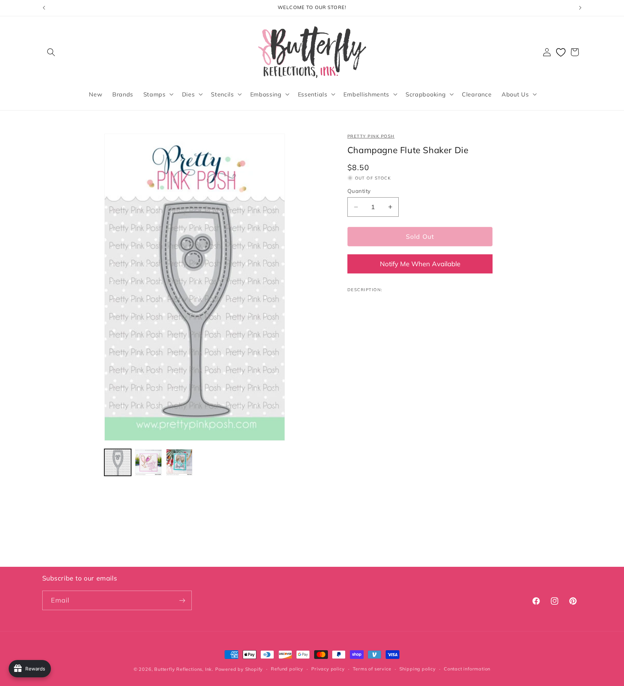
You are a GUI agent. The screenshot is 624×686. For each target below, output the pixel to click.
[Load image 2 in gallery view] (148, 462)
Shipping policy (417, 669)
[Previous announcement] (44, 8)
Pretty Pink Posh (371, 136)
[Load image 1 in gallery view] (117, 462)
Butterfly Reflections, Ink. (183, 669)
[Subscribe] (182, 601)
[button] (51, 52)
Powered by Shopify (239, 669)
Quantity (359, 190)
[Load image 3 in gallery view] (179, 462)
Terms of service (372, 669)
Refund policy (287, 669)
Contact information (467, 669)
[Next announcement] (580, 8)
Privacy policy (327, 669)
